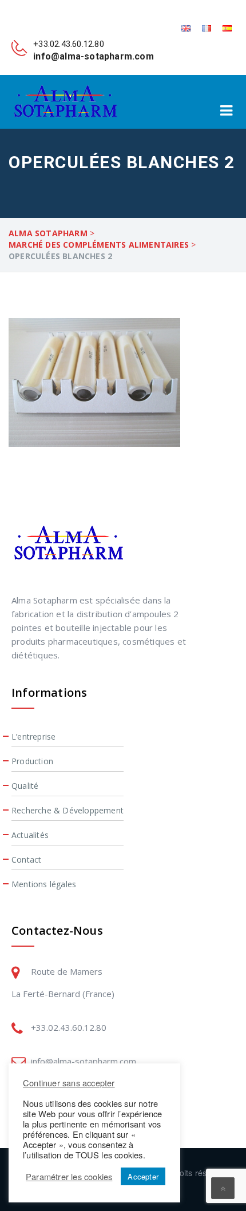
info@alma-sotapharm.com (83, 1061)
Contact (26, 859)
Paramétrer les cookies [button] (69, 1177)
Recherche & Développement (67, 810)
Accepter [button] (143, 1176)
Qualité (24, 785)
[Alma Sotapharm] (65, 101)
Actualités (30, 834)
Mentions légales (43, 884)
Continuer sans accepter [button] (69, 1083)
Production (32, 761)
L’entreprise (33, 736)
